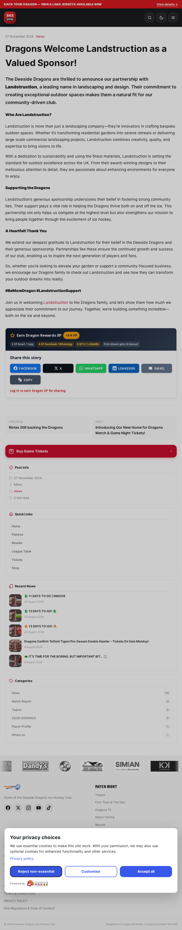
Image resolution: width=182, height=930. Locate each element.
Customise (90, 871)
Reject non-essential (36, 871)
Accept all (145, 871)
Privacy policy (22, 858)
